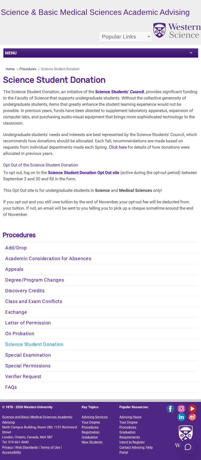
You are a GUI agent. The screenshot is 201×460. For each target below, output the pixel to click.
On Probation (19, 333)
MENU (11, 53)
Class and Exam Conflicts (33, 301)
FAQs (11, 387)
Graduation (90, 437)
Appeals (14, 269)
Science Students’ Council (119, 91)
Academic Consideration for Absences (48, 258)
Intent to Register (132, 442)
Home (10, 69)
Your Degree (91, 422)
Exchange (16, 312)
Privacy (7, 447)
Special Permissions (28, 365)
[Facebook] (171, 408)
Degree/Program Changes (34, 280)
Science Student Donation (34, 344)
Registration (90, 432)
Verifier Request (23, 376)
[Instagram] (182, 408)
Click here (118, 147)
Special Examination (28, 355)
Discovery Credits (25, 290)
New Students (92, 442)
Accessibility (11, 452)
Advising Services (95, 417)
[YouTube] (193, 408)
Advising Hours (130, 417)
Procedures (27, 69)
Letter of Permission (28, 323)
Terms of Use (50, 447)
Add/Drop (16, 247)
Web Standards (26, 447)
